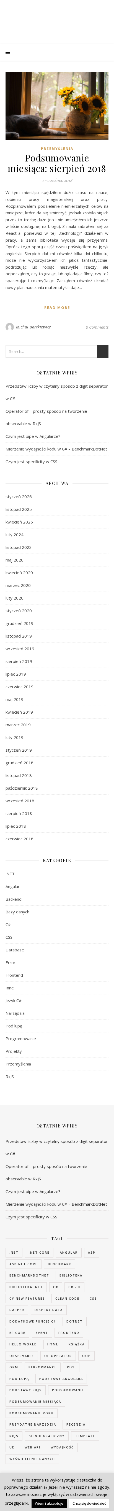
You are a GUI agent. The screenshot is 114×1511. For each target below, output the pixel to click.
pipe (71, 1367)
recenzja (76, 1424)
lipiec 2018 (16, 826)
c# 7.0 (74, 1287)
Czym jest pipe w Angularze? (33, 436)
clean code (67, 1298)
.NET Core (39, 1252)
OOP (86, 1356)
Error (10, 962)
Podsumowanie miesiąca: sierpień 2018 (57, 163)
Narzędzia (15, 1013)
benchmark (59, 1264)
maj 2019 (15, 699)
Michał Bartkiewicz (33, 327)
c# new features (27, 1298)
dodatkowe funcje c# (32, 1321)
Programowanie (21, 1038)
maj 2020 (15, 560)
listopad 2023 (19, 547)
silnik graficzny (47, 1436)
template (85, 1436)
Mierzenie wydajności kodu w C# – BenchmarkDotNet (56, 449)
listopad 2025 (19, 509)
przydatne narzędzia (32, 1424)
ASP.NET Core (23, 1264)
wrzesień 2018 (20, 800)
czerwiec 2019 (19, 686)
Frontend (14, 975)
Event (42, 1333)
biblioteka (70, 1275)
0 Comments (97, 327)
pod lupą (19, 1379)
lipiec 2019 (16, 674)
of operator (58, 1356)
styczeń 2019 (19, 750)
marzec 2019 (18, 724)
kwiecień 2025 (19, 522)
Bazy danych (17, 911)
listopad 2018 (19, 775)
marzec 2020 (18, 585)
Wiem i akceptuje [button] (49, 1503)
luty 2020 (15, 598)
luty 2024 (15, 534)
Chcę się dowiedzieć (89, 1503)
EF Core (17, 1333)
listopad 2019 (19, 636)
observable (21, 1356)
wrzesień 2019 (20, 648)
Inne (10, 988)
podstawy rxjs (25, 1390)
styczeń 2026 (19, 496)
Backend (14, 899)
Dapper (16, 1310)
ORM (13, 1367)
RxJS (10, 1076)
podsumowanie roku (31, 1413)
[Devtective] (57, 21)
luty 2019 (15, 737)
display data (49, 1310)
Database (15, 950)
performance (42, 1367)
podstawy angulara (61, 1379)
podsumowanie (68, 1390)
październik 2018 (22, 788)
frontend (68, 1333)
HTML (52, 1344)
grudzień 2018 (19, 762)
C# (8, 924)
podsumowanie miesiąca (35, 1401)
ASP (91, 1252)
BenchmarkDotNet (29, 1275)
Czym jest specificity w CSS (31, 461)
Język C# (14, 1000)
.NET (10, 873)
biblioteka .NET (26, 1287)
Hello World (23, 1344)
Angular (13, 886)
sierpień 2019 (19, 661)
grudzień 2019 (19, 623)
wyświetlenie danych (32, 1459)
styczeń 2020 (19, 610)
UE (11, 1447)
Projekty (14, 1051)
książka (77, 1344)
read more (57, 307)
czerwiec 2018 (19, 838)
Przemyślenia (57, 148)
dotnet (74, 1321)
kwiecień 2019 (19, 712)
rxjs (14, 1436)
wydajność (62, 1447)
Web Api (32, 1447)
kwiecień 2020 (19, 572)
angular (69, 1252)
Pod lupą (14, 1026)
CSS (9, 937)
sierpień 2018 (19, 813)
